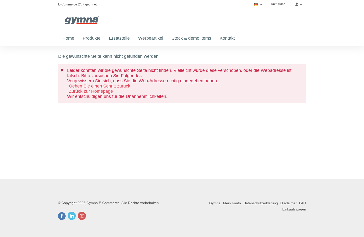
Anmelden (278, 4)
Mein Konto (232, 203)
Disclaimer (288, 203)
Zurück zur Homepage (91, 91)
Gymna (215, 203)
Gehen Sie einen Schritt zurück (99, 86)
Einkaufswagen (294, 209)
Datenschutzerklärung (260, 203)
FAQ (302, 203)
